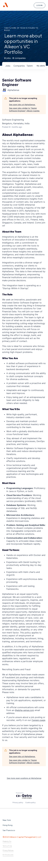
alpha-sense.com (25, 710)
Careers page (38, 720)
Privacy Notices (8, 850)
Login (40, 5)
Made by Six (7, 841)
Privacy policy (18, 802)
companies (18, 65)
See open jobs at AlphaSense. (22, 104)
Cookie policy (30, 802)
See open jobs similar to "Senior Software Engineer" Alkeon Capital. (24, 109)
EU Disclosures (8, 855)
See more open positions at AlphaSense (24, 778)
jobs (7, 65)
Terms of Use (7, 846)
